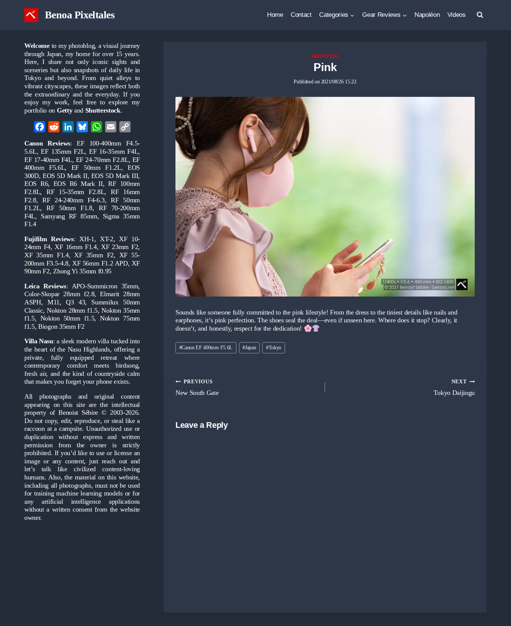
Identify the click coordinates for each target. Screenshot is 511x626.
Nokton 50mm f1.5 (67, 318)
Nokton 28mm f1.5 (72, 310)
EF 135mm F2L (63, 151)
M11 (53, 302)
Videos (456, 14)
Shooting (325, 56)
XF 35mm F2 (93, 255)
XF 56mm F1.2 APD (100, 263)
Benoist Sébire (78, 412)
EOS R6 (36, 183)
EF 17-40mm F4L (48, 159)
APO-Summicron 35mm (105, 286)
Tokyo (273, 347)
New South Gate (197, 387)
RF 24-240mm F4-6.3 (73, 200)
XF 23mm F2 (119, 247)
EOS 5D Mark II (65, 175)
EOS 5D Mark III (114, 175)
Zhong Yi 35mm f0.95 (82, 271)
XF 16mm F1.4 (76, 247)
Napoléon (427, 14)
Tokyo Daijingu (454, 387)
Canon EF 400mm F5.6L (206, 347)
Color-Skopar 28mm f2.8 (59, 294)
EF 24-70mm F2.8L (102, 159)
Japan (249, 347)
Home (275, 14)
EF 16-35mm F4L (113, 151)
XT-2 (106, 239)
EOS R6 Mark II (78, 183)
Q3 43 (75, 302)
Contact (301, 14)
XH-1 (86, 239)
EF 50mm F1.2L (96, 167)
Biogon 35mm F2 (61, 326)
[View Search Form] (480, 15)
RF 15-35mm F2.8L (75, 192)
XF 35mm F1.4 (46, 255)
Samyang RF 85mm (69, 216)
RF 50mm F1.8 (69, 208)
